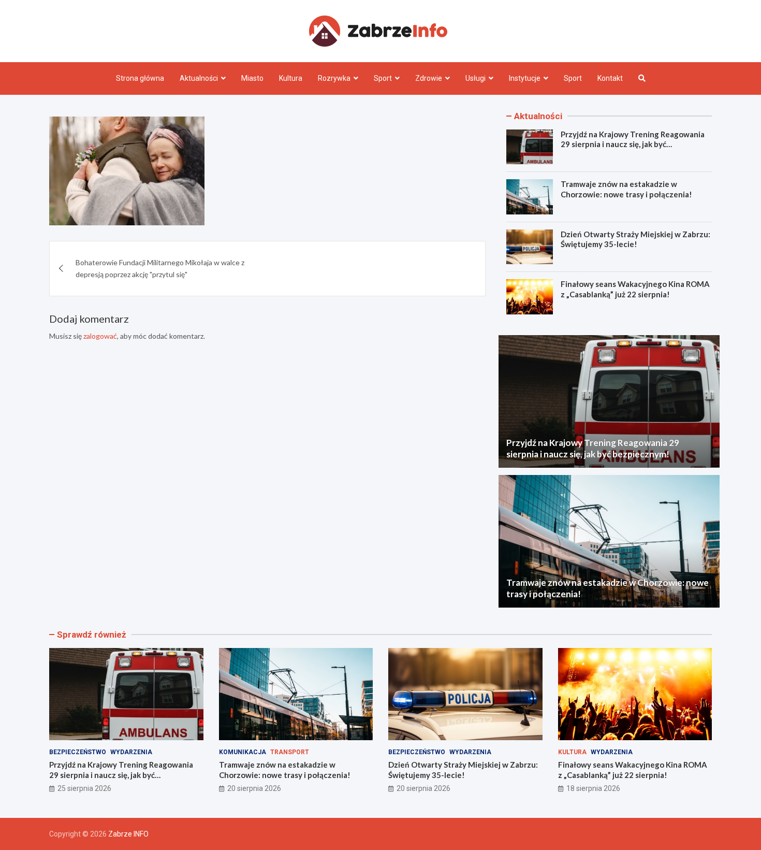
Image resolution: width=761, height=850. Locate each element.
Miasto (252, 78)
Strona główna (140, 78)
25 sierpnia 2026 (84, 788)
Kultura (290, 78)
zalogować (100, 336)
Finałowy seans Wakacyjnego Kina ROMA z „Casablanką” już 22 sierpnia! (635, 289)
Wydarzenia (131, 752)
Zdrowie (428, 78)
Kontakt (610, 78)
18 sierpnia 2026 (593, 788)
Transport (289, 752)
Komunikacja (242, 752)
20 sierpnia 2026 (254, 788)
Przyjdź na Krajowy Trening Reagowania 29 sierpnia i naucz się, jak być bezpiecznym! (633, 144)
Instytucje (524, 78)
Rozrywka (334, 78)
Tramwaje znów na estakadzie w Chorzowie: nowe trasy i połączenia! (626, 189)
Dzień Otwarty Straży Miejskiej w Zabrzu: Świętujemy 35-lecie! (635, 239)
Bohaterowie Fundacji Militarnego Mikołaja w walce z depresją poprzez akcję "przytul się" (160, 268)
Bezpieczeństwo (77, 752)
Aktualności (199, 78)
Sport (383, 78)
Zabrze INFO (128, 834)
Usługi (475, 78)
